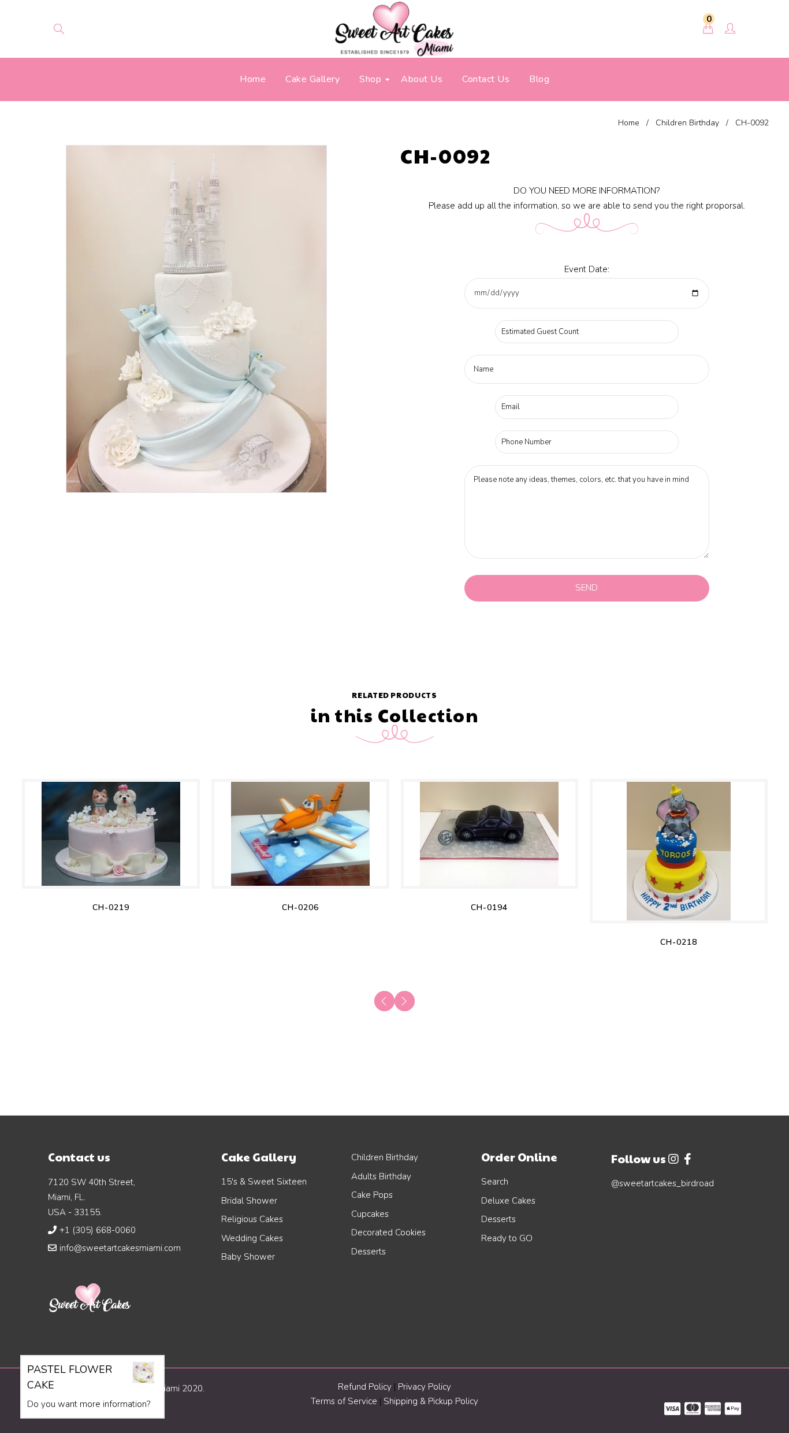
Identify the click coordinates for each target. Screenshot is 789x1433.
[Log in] (730, 29)
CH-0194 (489, 907)
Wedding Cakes (252, 1238)
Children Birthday (687, 122)
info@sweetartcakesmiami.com (120, 1248)
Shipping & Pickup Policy (431, 1401)
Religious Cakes (252, 1219)
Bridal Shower (249, 1200)
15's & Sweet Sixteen (264, 1181)
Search (494, 1181)
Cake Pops (372, 1195)
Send (586, 587)
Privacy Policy (424, 1387)
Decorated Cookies (388, 1232)
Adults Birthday (381, 1176)
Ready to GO (507, 1238)
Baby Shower (248, 1257)
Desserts (368, 1251)
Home (628, 122)
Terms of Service (345, 1401)
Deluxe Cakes (508, 1200)
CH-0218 (678, 942)
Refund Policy (365, 1387)
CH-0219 (110, 907)
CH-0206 (300, 907)
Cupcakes (370, 1214)
